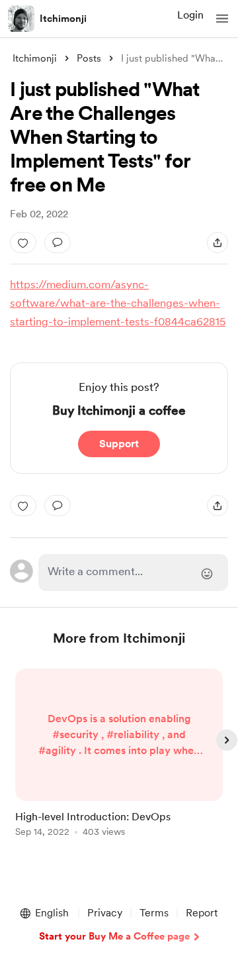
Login (190, 15)
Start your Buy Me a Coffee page (114, 936)
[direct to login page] (133, 572)
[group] (119, 760)
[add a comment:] (57, 242)
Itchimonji (63, 19)
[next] (226, 740)
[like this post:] (23, 242)
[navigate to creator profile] (21, 18)
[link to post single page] (119, 755)
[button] (222, 19)
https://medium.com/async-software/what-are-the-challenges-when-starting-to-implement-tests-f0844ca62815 (117, 303)
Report (202, 912)
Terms (154, 912)
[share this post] (217, 242)
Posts (89, 58)
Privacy (104, 912)
